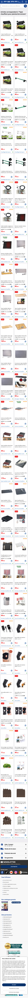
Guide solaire (6, 894)
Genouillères (17, 645)
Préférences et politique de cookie (10, 888)
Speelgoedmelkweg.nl (7, 929)
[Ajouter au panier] (11, 39)
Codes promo (6, 890)
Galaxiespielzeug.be (7, 933)
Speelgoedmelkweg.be (8, 935)
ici (5, 980)
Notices (4, 892)
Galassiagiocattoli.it (7, 927)
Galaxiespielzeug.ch (7, 921)
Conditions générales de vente (9, 884)
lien (5, 968)
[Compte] (22, 2)
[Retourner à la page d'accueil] (12, 2)
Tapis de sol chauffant (5, 508)
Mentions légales (6, 886)
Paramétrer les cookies (14, 988)
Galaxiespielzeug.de (7, 917)
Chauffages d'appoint (5, 207)
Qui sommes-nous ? (7, 880)
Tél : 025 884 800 (8, 846)
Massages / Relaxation (19, 399)
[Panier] (26, 2)
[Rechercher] (25, 6)
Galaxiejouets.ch (6, 919)
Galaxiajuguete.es (7, 925)
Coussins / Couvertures (6, 536)
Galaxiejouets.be (6, 931)
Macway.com (6, 937)
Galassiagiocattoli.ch (7, 923)
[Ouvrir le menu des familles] (2, 2)
